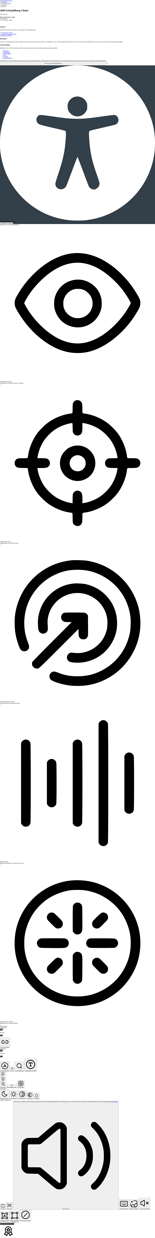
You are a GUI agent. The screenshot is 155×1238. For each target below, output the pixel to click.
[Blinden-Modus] (1, 865)
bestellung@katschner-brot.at (8, 34)
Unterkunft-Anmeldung (6, 35)
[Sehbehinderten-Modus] (1, 384)
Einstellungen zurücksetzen (7, 1224)
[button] (107, 63)
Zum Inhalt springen (5, 1222)
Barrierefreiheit (7, 53)
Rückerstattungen (7, 58)
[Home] (6, 0)
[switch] (0, 384)
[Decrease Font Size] (1, 1035)
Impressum (6, 50)
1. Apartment (3, 2)
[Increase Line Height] (1, 1051)
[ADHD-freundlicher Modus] (1, 704)
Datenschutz (6, 52)
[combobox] (53, 62)
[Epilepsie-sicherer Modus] (1, 1025)
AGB (4, 55)
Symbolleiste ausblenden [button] (6, 223)
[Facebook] (1, 23)
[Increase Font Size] (1, 1030)
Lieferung (5, 56)
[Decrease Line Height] (1, 1056)
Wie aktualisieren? (113, 1101)
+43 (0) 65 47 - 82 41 (6, 32)
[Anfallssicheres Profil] (1, 544)
